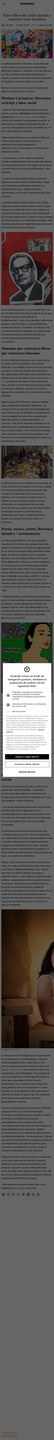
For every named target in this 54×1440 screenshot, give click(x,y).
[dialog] (27, 720)
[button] (27, 711)
